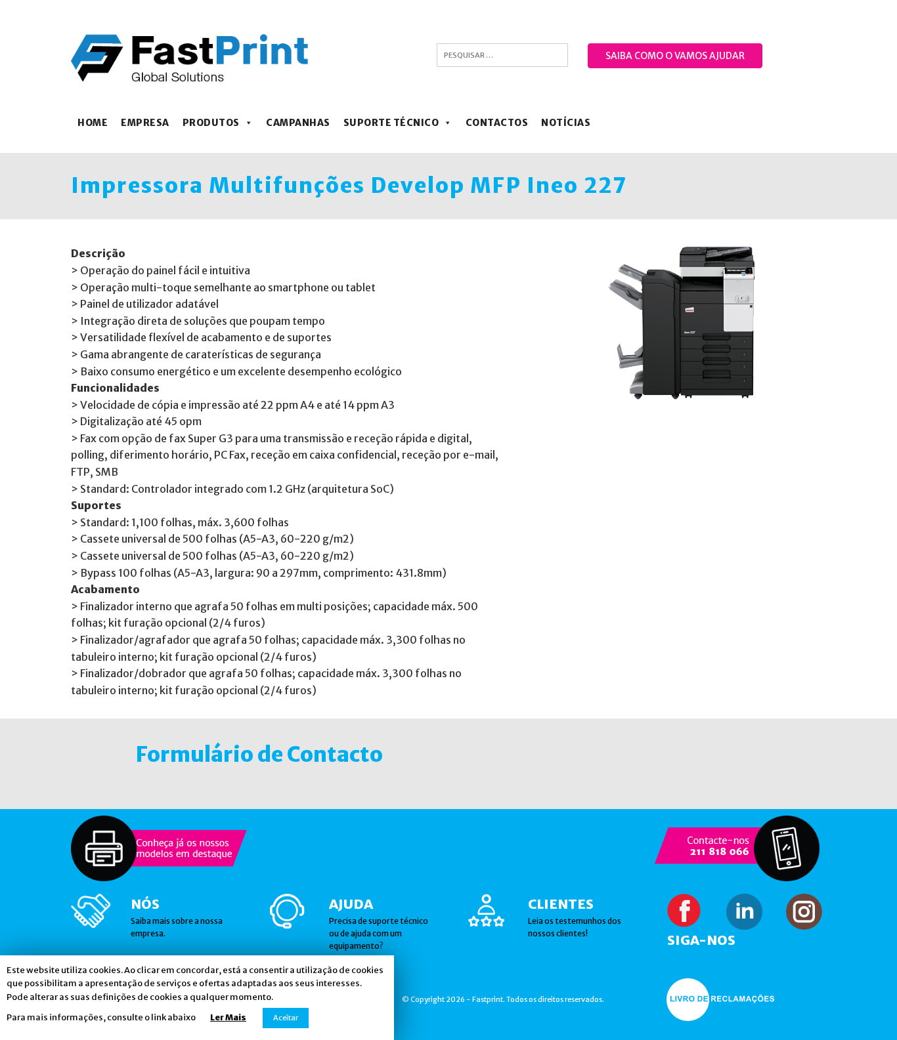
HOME (92, 123)
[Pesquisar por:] (502, 55)
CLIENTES (561, 904)
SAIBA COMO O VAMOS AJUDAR (675, 56)
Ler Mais (228, 1017)
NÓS (145, 904)
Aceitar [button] (285, 1017)
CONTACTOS (497, 123)
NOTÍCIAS (565, 123)
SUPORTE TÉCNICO (391, 123)
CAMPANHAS (298, 123)
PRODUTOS (211, 123)
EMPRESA (145, 123)
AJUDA (351, 904)
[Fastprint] (190, 57)
